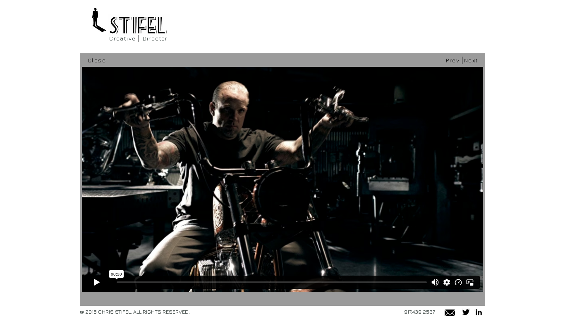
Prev (453, 60)
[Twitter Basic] (466, 312)
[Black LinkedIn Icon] (478, 312)
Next (471, 60)
